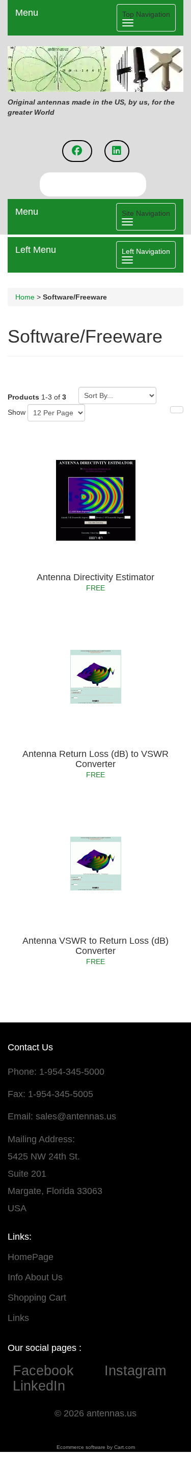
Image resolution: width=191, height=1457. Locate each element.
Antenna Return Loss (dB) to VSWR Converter (95, 759)
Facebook (53, 1370)
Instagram (135, 1370)
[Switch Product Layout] (176, 409)
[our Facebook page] (77, 150)
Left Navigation (146, 251)
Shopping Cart (37, 1298)
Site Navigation (146, 213)
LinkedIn (39, 1386)
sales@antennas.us (76, 1116)
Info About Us (35, 1277)
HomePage (30, 1257)
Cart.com (124, 1447)
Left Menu (35, 250)
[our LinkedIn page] (117, 150)
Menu (26, 13)
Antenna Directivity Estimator (95, 577)
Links (18, 1318)
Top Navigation (146, 14)
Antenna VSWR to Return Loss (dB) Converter (95, 946)
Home (25, 297)
